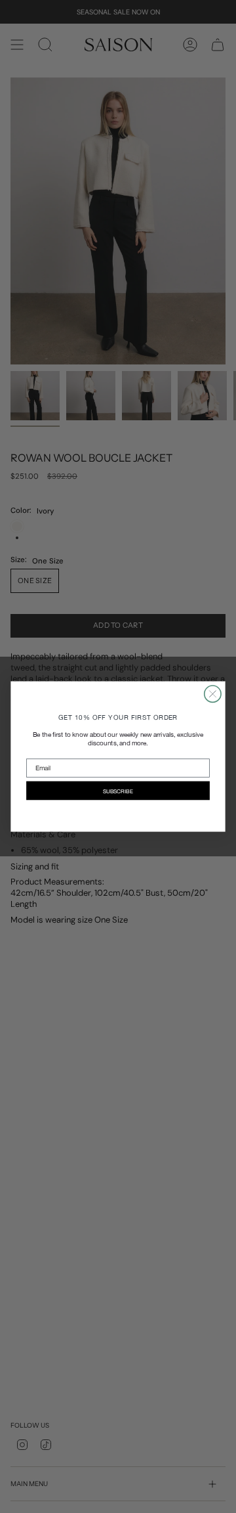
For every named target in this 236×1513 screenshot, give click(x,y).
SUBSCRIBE (118, 790)
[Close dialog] (213, 694)
